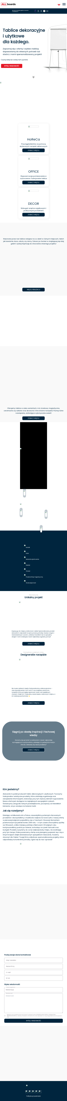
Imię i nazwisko (11, 960)
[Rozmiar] (46, 514)
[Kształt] (21, 512)
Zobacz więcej (33, 150)
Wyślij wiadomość (11, 66)
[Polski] (59, 4)
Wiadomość (9, 993)
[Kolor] (24, 493)
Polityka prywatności (33, 1096)
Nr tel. (8, 978)
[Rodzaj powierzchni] (41, 529)
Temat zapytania (10, 987)
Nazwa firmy (10, 966)
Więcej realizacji (33, 290)
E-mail (8, 972)
